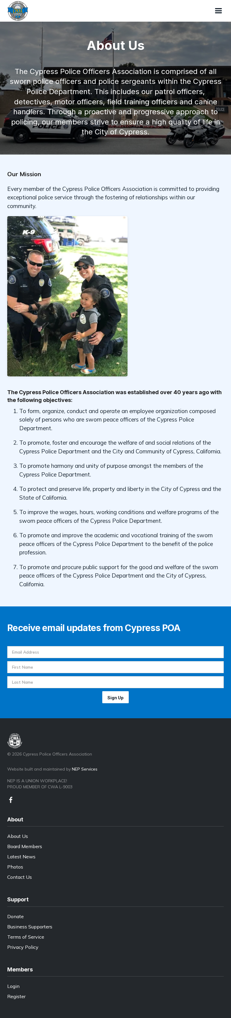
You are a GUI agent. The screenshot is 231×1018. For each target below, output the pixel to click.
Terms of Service (25, 937)
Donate (15, 916)
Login (13, 986)
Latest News (21, 857)
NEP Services (84, 769)
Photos (15, 867)
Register (16, 996)
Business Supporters (29, 927)
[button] (218, 11)
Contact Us (19, 877)
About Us (17, 836)
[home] (17, 10)
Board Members (24, 846)
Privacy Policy (22, 947)
